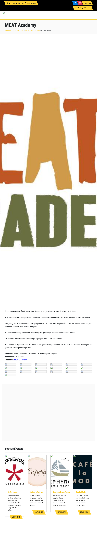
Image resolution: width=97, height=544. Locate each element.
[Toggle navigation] (90, 15)
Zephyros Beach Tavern (61, 492)
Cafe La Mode (81, 492)
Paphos (37, 30)
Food (22, 30)
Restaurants (29, 30)
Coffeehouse (12, 492)
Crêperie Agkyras (36, 492)
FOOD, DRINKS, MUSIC (12, 30)
